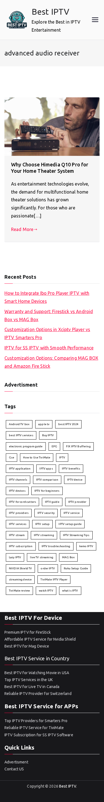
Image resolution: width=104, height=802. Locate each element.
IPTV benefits (71, 468)
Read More (22, 229)
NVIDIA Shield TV (20, 568)
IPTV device (74, 479)
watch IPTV (46, 590)
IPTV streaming (44, 535)
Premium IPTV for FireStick (27, 632)
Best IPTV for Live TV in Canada (32, 686)
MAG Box (68, 557)
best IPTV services (21, 435)
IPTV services (17, 524)
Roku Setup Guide (76, 568)
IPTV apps (46, 468)
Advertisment (16, 762)
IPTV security (46, 512)
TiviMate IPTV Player (53, 579)
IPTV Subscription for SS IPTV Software (38, 735)
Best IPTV (50, 11)
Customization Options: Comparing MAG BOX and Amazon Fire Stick (51, 362)
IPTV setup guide (70, 524)
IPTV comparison (47, 479)
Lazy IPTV (15, 557)
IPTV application (20, 468)
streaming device (20, 579)
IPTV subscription (21, 546)
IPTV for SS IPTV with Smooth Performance (48, 347)
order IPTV (48, 568)
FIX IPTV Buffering (78, 446)
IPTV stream (17, 535)
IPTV (62, 457)
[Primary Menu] (95, 20)
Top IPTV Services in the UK (28, 679)
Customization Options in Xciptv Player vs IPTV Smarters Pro (47, 333)
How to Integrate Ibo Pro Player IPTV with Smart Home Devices (46, 297)
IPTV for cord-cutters (22, 501)
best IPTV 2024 (68, 424)
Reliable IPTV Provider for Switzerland (38, 693)
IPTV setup (42, 524)
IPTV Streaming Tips (76, 535)
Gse (11, 457)
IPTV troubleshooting (56, 546)
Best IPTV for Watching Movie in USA (36, 673)
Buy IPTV (48, 435)
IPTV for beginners (47, 490)
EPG (54, 446)
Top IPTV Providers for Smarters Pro (35, 721)
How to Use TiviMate (36, 457)
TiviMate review (19, 590)
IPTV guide (52, 501)
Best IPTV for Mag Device (26, 646)
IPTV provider (77, 501)
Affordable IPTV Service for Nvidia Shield (40, 639)
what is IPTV (70, 590)
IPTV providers (19, 512)
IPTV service (72, 512)
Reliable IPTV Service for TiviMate (34, 727)
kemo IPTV (86, 546)
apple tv (43, 424)
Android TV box (19, 424)
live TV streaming (41, 557)
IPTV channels (18, 479)
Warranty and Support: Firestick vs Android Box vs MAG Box (48, 315)
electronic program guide (26, 446)
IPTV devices (17, 490)
